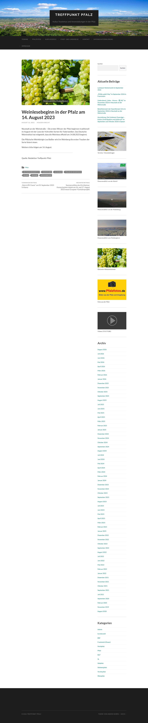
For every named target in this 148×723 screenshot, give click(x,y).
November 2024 (103, 438)
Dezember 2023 (103, 485)
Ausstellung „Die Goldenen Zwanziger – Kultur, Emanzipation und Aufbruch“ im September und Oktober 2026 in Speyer (111, 119)
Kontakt (86, 39)
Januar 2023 (102, 531)
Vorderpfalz (102, 672)
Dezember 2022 (103, 535)
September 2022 (103, 548)
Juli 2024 (101, 455)
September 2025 (103, 396)
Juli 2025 (101, 404)
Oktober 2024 (102, 442)
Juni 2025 (101, 409)
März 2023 (101, 523)
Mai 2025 (101, 413)
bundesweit (102, 634)
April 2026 (101, 366)
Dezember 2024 (103, 434)
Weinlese (35, 175)
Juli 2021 (101, 594)
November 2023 (103, 489)
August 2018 (102, 611)
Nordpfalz (101, 646)
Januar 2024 (102, 480)
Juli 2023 (101, 506)
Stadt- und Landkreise (70, 39)
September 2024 (103, 447)
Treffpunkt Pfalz (74, 15)
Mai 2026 (101, 362)
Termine (25, 39)
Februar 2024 (102, 476)
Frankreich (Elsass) (104, 642)
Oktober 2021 (102, 586)
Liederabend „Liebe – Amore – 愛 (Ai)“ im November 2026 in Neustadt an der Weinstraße (112, 102)
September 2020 (103, 598)
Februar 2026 (102, 375)
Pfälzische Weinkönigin (73, 172)
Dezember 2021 (103, 577)
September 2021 (103, 590)
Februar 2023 (102, 527)
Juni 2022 (101, 560)
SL (98, 659)
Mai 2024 (101, 463)
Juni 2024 (101, 459)
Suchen (100, 64)
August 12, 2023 (28, 122)
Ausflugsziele (50, 39)
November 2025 (103, 387)
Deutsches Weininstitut (31, 172)
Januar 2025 (102, 430)
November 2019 (103, 607)
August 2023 (102, 501)
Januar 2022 (102, 573)
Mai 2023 (101, 514)
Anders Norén (113, 714)
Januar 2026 (102, 379)
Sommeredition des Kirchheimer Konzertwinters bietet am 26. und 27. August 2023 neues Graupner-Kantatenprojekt (73, 186)
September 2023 (103, 497)
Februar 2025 (102, 425)
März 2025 (101, 421)
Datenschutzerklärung (103, 39)
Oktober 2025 (102, 392)
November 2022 (103, 539)
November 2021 (103, 582)
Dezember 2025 (103, 383)
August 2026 (102, 349)
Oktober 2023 (102, 493)
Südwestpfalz (102, 667)
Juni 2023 (101, 510)
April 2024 (101, 468)
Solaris (25, 175)
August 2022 (102, 552)
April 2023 (101, 518)
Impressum (26, 46)
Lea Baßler (58, 172)
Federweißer (46, 172)
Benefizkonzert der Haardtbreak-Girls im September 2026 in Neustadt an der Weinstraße (112, 111)
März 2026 (101, 370)
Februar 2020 (102, 603)
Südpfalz (100, 663)
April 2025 (101, 417)
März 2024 (101, 472)
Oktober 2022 (102, 544)
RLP (99, 655)
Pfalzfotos (36, 39)
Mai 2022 (101, 565)
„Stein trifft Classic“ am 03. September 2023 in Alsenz (38, 185)
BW (99, 638)
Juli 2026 (101, 354)
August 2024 (102, 451)
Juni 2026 (101, 358)
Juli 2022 (101, 556)
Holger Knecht (43, 122)
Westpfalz (101, 676)
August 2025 (102, 400)
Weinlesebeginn (46, 175)
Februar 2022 (102, 569)
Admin (100, 629)
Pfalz (27, 167)
